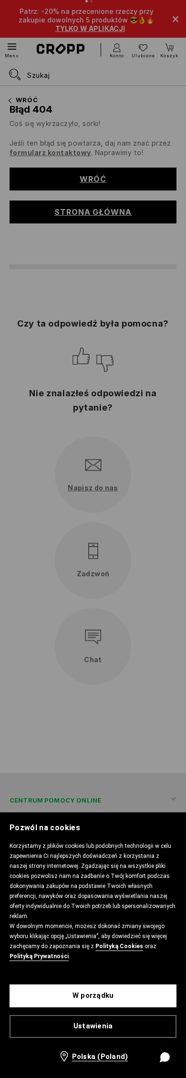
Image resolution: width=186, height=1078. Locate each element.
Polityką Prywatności (39, 956)
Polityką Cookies (119, 946)
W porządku (93, 995)
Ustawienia (93, 1026)
